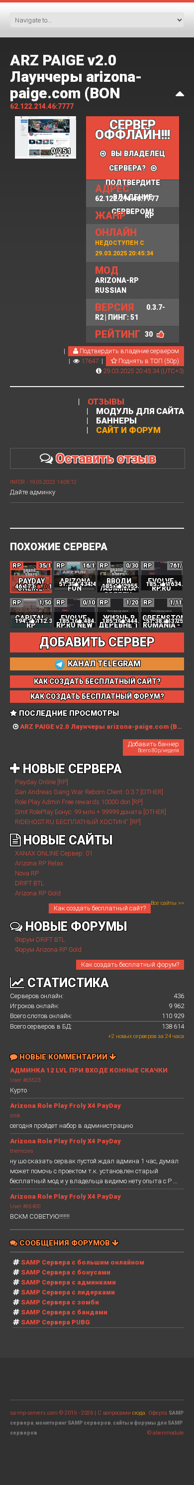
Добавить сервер (97, 642)
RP (124, 215)
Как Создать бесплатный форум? (97, 696)
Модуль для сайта (140, 411)
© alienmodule (165, 1433)
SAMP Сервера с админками (68, 1282)
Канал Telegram (103, 663)
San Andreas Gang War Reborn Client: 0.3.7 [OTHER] (89, 792)
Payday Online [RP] (41, 782)
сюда (138, 1413)
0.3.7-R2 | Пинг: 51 (130, 311)
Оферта (157, 1413)
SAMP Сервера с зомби (60, 1302)
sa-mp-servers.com (34, 1413)
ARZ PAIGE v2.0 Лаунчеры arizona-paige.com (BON (76, 76)
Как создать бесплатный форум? (130, 964)
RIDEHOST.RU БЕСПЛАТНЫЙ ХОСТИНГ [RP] (78, 822)
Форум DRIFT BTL (40, 939)
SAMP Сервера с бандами (64, 1312)
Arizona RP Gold (38, 893)
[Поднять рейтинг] (160, 334)
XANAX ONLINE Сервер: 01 (54, 853)
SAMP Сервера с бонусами (65, 1272)
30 (149, 334)
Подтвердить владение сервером (128, 351)
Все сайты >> (167, 903)
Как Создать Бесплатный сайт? (97, 681)
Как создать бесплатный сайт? (100, 908)
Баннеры (116, 420)
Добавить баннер (153, 746)
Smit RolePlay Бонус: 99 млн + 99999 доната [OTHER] (90, 812)
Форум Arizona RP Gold (48, 949)
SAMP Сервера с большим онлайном (82, 1262)
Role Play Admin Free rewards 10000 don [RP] (79, 802)
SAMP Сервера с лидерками (68, 1292)
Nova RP (27, 873)
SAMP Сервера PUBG (55, 1322)
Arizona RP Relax (39, 863)
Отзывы (106, 402)
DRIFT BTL (29, 883)
